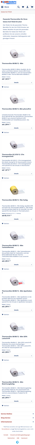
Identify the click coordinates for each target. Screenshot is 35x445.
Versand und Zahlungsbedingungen (20, 435)
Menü (6, 7)
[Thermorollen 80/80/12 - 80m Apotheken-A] (17, 281)
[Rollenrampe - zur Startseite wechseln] (8, 2)
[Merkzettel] (23, 7)
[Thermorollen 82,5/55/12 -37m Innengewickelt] (17, 144)
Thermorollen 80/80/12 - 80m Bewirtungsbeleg (12, 383)
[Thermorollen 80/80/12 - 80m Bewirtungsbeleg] (17, 372)
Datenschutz (11, 438)
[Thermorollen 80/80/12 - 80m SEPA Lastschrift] (17, 326)
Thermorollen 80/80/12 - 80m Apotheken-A (17, 292)
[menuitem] (5, 7)
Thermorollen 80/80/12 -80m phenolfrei (16, 109)
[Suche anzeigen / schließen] (18, 7)
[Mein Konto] (27, 7)
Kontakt (6, 435)
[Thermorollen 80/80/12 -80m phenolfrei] (17, 99)
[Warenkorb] (32, 7)
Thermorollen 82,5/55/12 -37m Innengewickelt (13, 155)
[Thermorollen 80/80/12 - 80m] (17, 53)
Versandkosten (6, 429)
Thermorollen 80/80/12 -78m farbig (15, 200)
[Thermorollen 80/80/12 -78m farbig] (17, 190)
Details (16, 82)
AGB (18, 438)
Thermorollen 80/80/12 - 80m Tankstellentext (12, 246)
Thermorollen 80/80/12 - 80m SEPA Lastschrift (14, 337)
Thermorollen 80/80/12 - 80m (12, 63)
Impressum (24, 438)
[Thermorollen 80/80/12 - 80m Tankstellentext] (17, 235)
